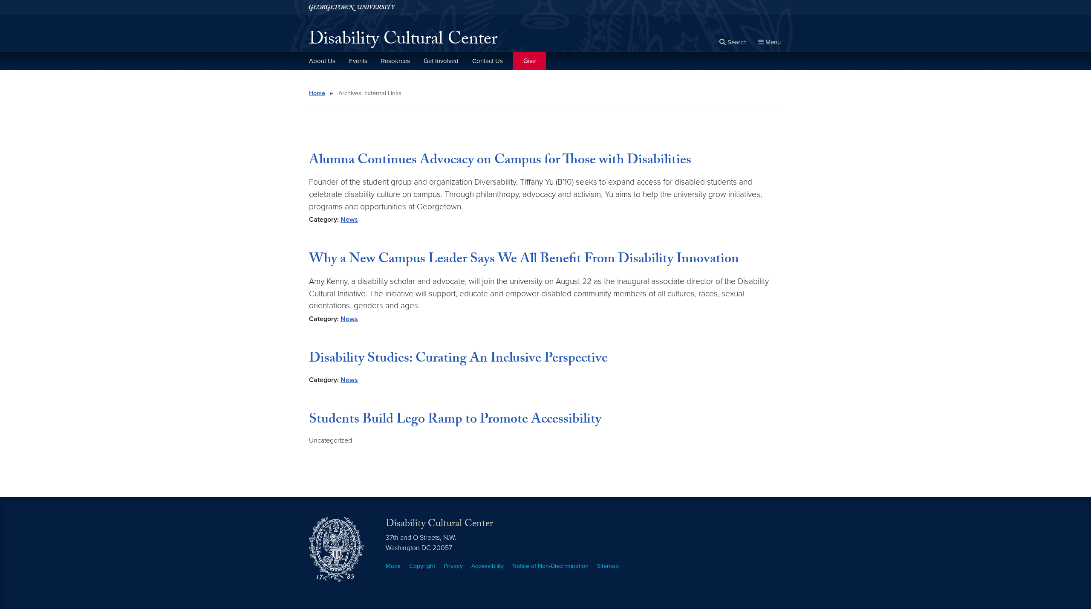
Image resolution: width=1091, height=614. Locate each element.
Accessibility (487, 566)
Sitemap (608, 566)
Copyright (422, 566)
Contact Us (487, 61)
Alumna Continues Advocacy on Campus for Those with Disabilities (500, 161)
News (349, 219)
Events (358, 61)
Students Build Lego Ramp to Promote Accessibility (455, 420)
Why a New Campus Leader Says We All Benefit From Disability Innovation (524, 260)
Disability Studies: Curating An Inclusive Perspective (458, 359)
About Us (322, 61)
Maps (393, 566)
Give (529, 61)
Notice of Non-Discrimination (550, 566)
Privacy (453, 566)
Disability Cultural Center (403, 41)
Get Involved (441, 61)
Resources (395, 61)
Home (317, 93)
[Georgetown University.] (352, 7)
